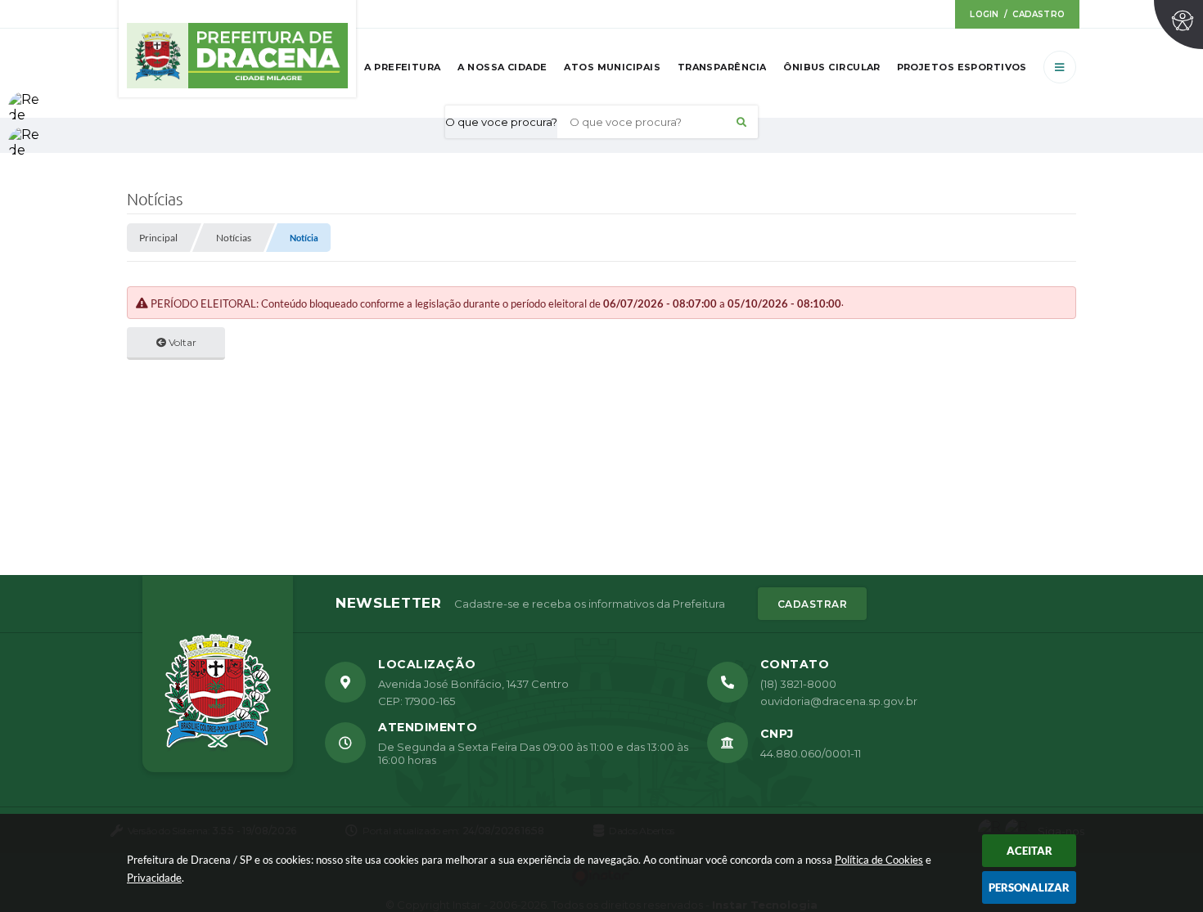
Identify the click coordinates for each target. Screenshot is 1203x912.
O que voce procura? (501, 121)
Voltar (181, 342)
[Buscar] (741, 122)
